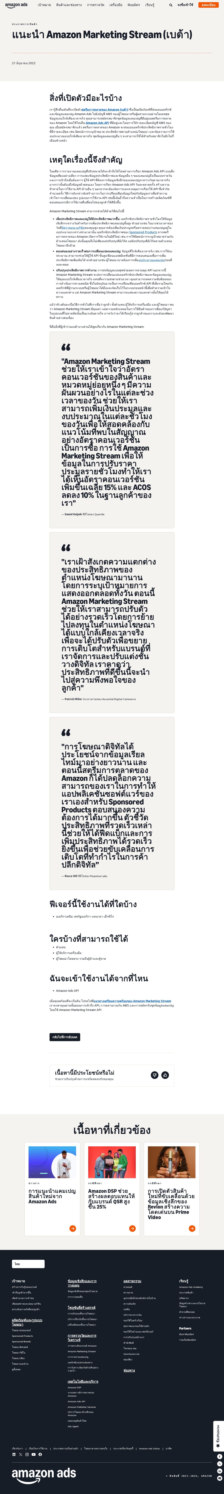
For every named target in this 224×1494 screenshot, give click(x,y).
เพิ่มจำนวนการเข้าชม (23, 1298)
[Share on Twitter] (219, 1463)
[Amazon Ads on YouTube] (34, 1455)
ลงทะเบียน (208, 5)
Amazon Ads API (97, 123)
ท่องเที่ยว (127, 1359)
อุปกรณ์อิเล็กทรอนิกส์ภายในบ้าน (139, 1298)
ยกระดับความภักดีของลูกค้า (26, 1309)
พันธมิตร (134, 5)
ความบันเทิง (129, 1303)
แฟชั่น (126, 1309)
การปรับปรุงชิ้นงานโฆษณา (81, 1313)
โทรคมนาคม (129, 1348)
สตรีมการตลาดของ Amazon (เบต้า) (105, 109)
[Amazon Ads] (13, 5)
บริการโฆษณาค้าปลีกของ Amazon (80, 1414)
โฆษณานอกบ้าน (20, 1363)
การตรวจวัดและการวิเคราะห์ (82, 1338)
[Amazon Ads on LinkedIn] (14, 1455)
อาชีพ (169, 1448)
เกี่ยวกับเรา (17, 1448)
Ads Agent (73, 1426)
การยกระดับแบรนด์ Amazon (82, 1345)
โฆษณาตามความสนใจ (95, 1448)
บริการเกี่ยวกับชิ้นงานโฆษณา (82, 1319)
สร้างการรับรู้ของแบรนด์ (24, 1287)
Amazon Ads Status (149, 1448)
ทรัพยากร (184, 1298)
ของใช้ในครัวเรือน (132, 1320)
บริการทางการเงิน (132, 1314)
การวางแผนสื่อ (75, 1296)
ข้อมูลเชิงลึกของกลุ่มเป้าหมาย (83, 1291)
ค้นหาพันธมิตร (186, 1334)
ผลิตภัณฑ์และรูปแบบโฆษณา (27, 1322)
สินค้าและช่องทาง (69, 5)
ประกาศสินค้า (186, 1292)
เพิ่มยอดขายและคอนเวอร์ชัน (26, 1303)
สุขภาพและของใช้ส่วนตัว (136, 1326)
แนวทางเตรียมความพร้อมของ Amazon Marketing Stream (132, 1001)
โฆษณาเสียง (18, 1358)
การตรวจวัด (95, 5)
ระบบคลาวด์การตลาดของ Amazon (81, 1394)
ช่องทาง (129, 1370)
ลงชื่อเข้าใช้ (185, 5)
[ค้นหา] (170, 5)
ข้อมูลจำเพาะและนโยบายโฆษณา (192, 1305)
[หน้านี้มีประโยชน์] (165, 1075)
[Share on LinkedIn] (219, 1471)
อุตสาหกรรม (132, 1281)
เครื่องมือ (116, 5)
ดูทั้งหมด (16, 1369)
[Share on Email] (219, 1478)
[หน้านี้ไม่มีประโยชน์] (155, 1075)
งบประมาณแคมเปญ (151, 260)
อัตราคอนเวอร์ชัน (73, 227)
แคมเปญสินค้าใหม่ (77, 1420)
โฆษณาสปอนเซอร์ (21, 1330)
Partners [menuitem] (185, 1328)
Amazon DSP (74, 1387)
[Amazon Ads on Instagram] (27, 1455)
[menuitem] (28, 1353)
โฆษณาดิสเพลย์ (20, 1347)
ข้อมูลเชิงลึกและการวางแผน (82, 1283)
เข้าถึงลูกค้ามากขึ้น (21, 1292)
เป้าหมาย (44, 5)
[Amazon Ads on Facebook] (40, 1455)
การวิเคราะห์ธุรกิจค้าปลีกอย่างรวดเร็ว (83, 1369)
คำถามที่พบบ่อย (187, 1311)
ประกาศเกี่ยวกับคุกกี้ (123, 1448)
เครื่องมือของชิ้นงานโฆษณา (82, 1324)
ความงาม (128, 1292)
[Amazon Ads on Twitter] (20, 1455)
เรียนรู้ (149, 5)
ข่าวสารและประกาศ (189, 1317)
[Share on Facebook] (219, 1456)
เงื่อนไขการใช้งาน (38, 1448)
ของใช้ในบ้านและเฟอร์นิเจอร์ (138, 1331)
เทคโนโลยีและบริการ (83, 1382)
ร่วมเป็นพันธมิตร (187, 1339)
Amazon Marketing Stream (82, 1351)
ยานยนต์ (127, 1287)
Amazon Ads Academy (191, 1287)
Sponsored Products (143, 232)
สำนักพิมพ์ (128, 1342)
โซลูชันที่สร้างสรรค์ (81, 1308)
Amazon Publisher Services (82, 1407)
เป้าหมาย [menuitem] (18, 1281)
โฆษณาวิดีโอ (18, 1352)
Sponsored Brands (21, 1341)
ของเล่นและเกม (131, 1354)
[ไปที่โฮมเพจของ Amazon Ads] (44, 1476)
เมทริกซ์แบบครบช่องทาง (80, 1362)
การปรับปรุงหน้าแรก (133, 1337)
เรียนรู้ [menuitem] (183, 1281)
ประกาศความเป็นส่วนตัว (65, 1448)
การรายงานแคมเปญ (78, 1356)
